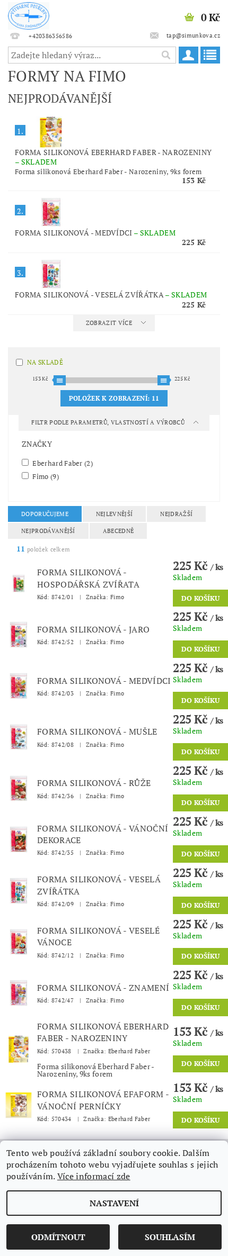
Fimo (45, 476)
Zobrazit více (109, 323)
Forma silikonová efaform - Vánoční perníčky (103, 1100)
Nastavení (114, 1203)
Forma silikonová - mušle (97, 731)
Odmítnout (58, 1237)
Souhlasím (170, 1237)
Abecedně (118, 531)
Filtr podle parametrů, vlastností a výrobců (108, 422)
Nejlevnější (114, 514)
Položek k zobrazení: (114, 398)
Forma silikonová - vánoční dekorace (102, 834)
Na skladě (45, 362)
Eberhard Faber (62, 463)
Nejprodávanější (48, 531)
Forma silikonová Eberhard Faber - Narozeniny (113, 157)
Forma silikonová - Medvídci (95, 233)
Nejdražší (176, 514)
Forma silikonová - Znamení (103, 987)
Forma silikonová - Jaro (93, 629)
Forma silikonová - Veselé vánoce (98, 936)
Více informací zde (93, 1176)
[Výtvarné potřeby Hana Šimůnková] (28, 14)
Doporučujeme (44, 514)
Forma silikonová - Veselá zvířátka (111, 295)
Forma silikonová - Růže (94, 783)
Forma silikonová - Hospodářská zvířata (88, 578)
